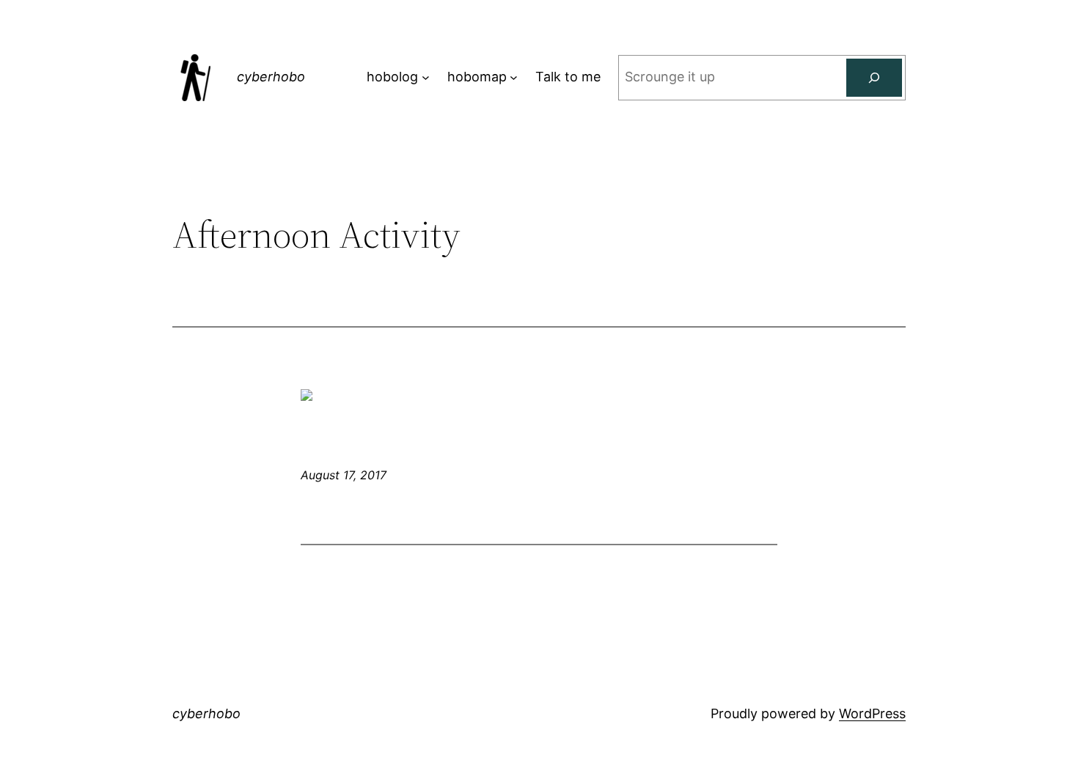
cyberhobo (271, 76)
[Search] (874, 78)
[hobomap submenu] (514, 77)
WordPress (872, 713)
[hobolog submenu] (426, 77)
